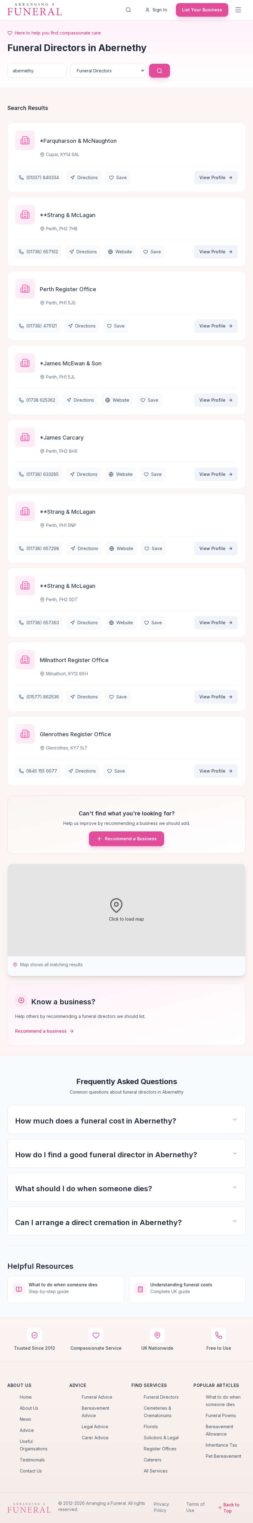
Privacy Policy (161, 1507)
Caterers (152, 1459)
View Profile (212, 177)
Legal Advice (95, 1426)
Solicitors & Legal (161, 1437)
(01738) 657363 (42, 622)
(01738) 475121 (41, 325)
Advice (27, 1430)
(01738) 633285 (42, 474)
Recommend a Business (131, 838)
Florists (151, 1426)
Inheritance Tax (221, 1445)
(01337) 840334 (42, 177)
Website (123, 251)
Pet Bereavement (223, 1456)
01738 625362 (40, 400)
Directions (87, 177)
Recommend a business (41, 1031)
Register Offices (160, 1448)
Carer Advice (95, 1437)
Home (26, 1397)
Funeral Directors (161, 1397)
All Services (156, 1470)
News (25, 1419)
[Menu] (239, 10)
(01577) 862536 (42, 696)
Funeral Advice (97, 1397)
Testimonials (32, 1459)
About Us (29, 1408)
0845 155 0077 (41, 771)
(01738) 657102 (42, 251)
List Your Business (202, 9)
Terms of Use (195, 1507)
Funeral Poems (221, 1415)
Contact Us (31, 1470)
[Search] (129, 10)
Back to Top (231, 1507)
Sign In (159, 9)
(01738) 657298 (42, 548)
